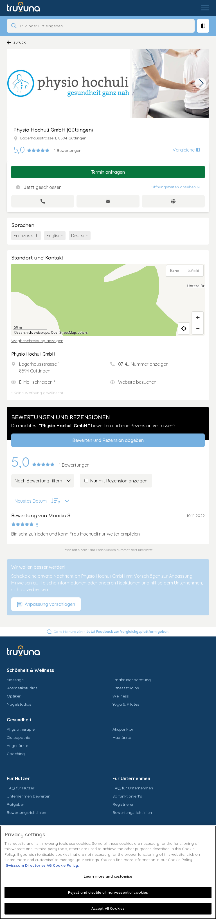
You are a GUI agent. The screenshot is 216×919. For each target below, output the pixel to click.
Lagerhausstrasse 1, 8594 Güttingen (53, 138)
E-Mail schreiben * (37, 382)
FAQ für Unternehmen (132, 788)
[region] (108, 300)
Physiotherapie (21, 729)
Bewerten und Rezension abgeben (108, 440)
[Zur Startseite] (27, 8)
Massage (15, 679)
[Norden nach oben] (197, 284)
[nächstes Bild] (200, 83)
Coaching (16, 753)
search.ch (24, 332)
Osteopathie (18, 737)
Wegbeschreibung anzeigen (37, 340)
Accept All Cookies (108, 908)
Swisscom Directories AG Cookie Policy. (42, 865)
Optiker (14, 696)
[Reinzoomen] (197, 317)
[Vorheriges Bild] (15, 83)
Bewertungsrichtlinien (26, 812)
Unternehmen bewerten (28, 796)
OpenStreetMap (63, 332)
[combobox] (106, 26)
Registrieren (123, 804)
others (83, 332)
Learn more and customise (108, 876)
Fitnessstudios (125, 687)
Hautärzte (121, 737)
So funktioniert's (127, 796)
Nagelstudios (19, 704)
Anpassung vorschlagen (49, 604)
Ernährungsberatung (131, 679)
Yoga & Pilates (125, 704)
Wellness (120, 696)
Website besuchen (137, 382)
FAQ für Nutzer (20, 788)
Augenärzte (17, 745)
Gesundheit (19, 719)
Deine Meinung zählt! (111, 631)
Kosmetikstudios (22, 687)
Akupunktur (122, 729)
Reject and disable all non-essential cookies (108, 892)
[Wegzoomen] (197, 328)
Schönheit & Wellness (30, 670)
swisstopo (41, 332)
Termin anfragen (108, 172)
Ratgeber (15, 804)
